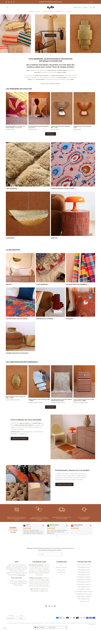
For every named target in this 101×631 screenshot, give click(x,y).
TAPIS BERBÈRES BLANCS (83, 567)
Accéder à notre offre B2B (64, 484)
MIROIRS (8, 284)
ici (21, 585)
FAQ (62, 574)
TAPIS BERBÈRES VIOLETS (83, 589)
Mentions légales (92, 624)
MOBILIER (54, 238)
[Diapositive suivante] (54, 54)
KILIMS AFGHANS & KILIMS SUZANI (62, 188)
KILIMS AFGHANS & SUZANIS (84, 565)
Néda (11, 623)
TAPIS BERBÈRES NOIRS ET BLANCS (84, 591)
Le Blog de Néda (61, 572)
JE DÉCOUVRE (50, 35)
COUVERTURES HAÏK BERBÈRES (76, 284)
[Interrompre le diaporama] (58, 54)
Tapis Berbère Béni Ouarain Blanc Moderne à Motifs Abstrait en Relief (61, 400)
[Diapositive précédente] (42, 54)
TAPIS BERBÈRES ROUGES (83, 582)
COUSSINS (69, 318)
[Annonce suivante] (67, 2)
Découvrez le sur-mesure (19, 438)
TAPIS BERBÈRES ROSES (84, 574)
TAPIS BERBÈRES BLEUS (84, 572)
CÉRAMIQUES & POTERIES (44, 318)
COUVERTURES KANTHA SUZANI (17, 318)
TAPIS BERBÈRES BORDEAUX (84, 579)
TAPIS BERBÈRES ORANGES (84, 596)
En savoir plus (21, 575)
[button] (7, 7)
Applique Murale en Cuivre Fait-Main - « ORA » (82, 127)
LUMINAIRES (10, 238)
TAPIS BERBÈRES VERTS (84, 586)
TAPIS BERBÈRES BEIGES (84, 569)
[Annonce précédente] (33, 2)
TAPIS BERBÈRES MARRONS (84, 577)
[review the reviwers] (43, 525)
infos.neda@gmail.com (84, 518)
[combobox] (42, 627)
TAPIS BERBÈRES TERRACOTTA (84, 584)
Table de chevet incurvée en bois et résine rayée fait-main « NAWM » (83, 400)
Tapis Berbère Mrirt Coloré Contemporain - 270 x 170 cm (38, 127)
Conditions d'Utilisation (61, 567)
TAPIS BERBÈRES (11, 188)
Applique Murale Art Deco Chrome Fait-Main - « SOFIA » (39, 400)
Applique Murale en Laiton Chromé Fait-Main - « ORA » (60, 127)
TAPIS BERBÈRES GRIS (83, 598)
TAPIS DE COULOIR (84, 601)
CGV (61, 565)
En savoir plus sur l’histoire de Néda (50, 83)
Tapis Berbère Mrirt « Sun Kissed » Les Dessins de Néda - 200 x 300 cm (15, 127)
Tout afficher (50, 133)
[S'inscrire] (61, 554)
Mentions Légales (61, 569)
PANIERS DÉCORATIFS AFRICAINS (17, 353)
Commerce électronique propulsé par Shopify (22, 623)
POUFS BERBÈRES (42, 284)
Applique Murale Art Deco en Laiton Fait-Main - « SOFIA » (16, 397)
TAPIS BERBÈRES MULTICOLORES (83, 594)
